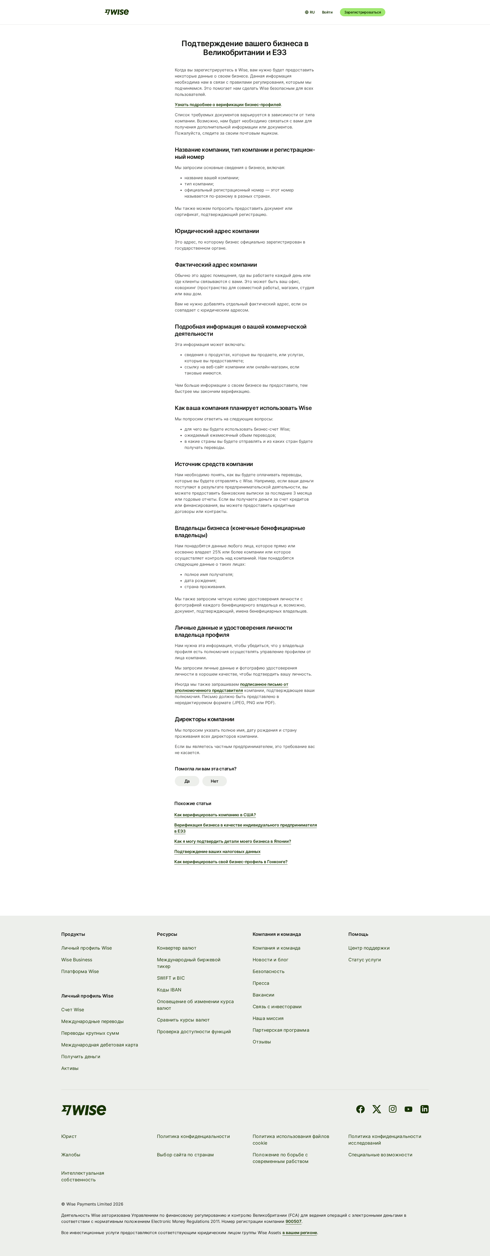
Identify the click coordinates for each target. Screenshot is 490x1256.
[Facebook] (360, 1110)
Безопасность (269, 971)
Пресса (261, 983)
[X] (376, 1110)
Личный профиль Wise (86, 948)
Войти (327, 12)
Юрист (69, 1136)
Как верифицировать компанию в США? (215, 814)
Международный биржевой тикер (188, 963)
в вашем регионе (300, 1232)
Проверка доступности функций (194, 1031)
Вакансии (263, 995)
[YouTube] (408, 1110)
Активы (70, 1068)
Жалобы (70, 1154)
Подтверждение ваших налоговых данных (217, 851)
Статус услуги (364, 959)
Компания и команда (276, 948)
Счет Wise (72, 1009)
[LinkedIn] (424, 1110)
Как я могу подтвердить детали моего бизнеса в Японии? (232, 841)
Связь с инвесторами (277, 1006)
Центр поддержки (369, 948)
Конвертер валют (177, 948)
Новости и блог (271, 959)
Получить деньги (80, 1056)
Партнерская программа (281, 1030)
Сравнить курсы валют (183, 1019)
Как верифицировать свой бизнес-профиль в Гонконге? (231, 861)
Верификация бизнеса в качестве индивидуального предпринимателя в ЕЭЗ (245, 828)
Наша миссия (268, 1018)
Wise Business (76, 959)
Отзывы (262, 1041)
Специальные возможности (380, 1154)
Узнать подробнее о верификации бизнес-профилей (228, 104)
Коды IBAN (169, 989)
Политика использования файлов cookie (291, 1140)
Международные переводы (92, 1021)
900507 (293, 1221)
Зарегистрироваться (362, 12)
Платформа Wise (80, 971)
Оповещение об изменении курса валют (195, 1005)
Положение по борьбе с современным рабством (281, 1158)
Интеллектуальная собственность (82, 1176)
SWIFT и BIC (171, 978)
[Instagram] (393, 1110)
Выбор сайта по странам (185, 1154)
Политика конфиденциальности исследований (384, 1140)
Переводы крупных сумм (90, 1033)
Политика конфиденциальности (193, 1136)
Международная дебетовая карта (99, 1044)
